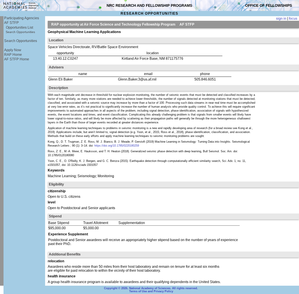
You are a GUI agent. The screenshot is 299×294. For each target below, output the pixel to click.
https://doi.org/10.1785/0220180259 (116, 145)
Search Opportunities (20, 32)
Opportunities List (19, 27)
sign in (281, 18)
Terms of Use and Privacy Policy (151, 291)
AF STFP (11, 22)
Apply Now (12, 50)
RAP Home (13, 54)
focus (293, 18)
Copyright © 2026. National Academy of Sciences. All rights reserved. (151, 288)
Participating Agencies (21, 18)
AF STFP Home (16, 59)
